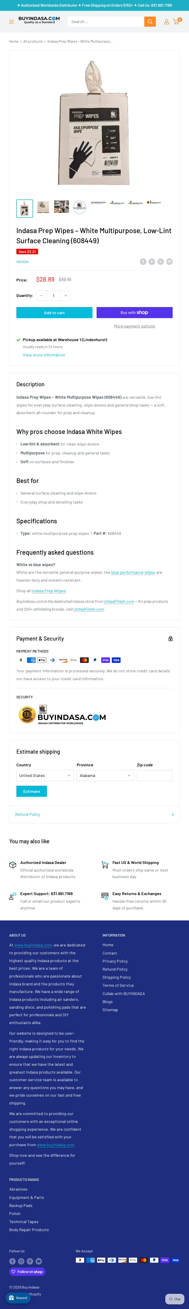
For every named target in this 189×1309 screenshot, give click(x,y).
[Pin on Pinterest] (152, 261)
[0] (176, 21)
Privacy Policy (115, 960)
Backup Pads (20, 1205)
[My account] (166, 21)
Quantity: (24, 295)
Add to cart (54, 312)
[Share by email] (169, 261)
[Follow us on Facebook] (12, 1261)
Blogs (108, 1001)
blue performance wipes (133, 572)
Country (23, 764)
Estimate (31, 791)
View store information (44, 354)
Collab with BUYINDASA (124, 993)
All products (33, 41)
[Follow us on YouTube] (38, 1261)
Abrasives (18, 1189)
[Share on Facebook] (143, 261)
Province (85, 764)
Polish (15, 1213)
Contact (110, 952)
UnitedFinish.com (119, 601)
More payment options (134, 325)
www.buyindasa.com (33, 944)
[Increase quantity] (66, 295)
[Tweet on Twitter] (160, 261)
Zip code (145, 764)
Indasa (22, 261)
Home (14, 41)
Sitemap (110, 1009)
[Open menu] (11, 21)
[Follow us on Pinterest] (30, 1261)
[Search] (150, 22)
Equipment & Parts (26, 1197)
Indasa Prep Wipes (49, 590)
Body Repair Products (29, 1229)
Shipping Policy (117, 977)
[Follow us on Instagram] (21, 1261)
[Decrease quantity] (41, 295)
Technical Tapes (23, 1221)
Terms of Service (118, 985)
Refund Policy (27, 814)
